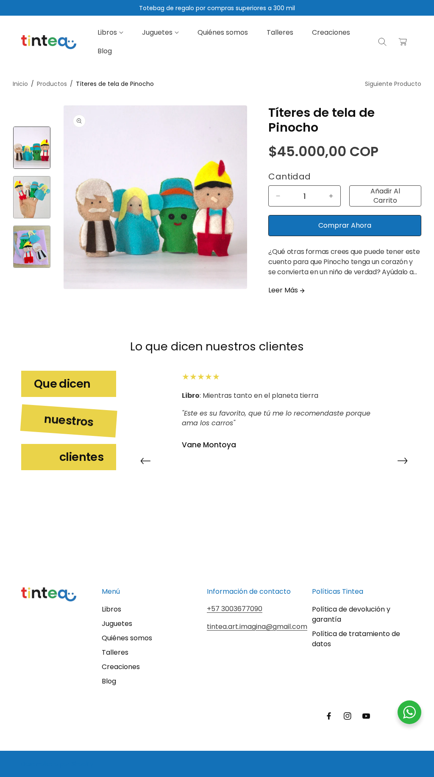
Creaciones (121, 667)
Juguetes (117, 623)
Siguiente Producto (393, 84)
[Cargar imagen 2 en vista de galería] (31, 197)
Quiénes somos (127, 638)
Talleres (115, 652)
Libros (111, 609)
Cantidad (289, 176)
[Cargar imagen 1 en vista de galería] (31, 148)
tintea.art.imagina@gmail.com (257, 626)
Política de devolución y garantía (351, 614)
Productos (52, 84)
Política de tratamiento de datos (356, 639)
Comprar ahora (344, 225)
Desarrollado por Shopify (57, 764)
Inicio (20, 84)
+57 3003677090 (234, 609)
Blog (109, 681)
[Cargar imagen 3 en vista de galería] (31, 247)
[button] (110, 32)
